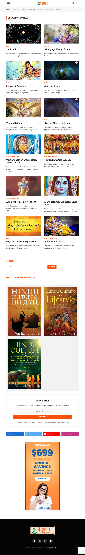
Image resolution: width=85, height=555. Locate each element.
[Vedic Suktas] (23, 34)
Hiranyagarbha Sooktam (57, 49)
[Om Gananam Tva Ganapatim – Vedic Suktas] (23, 144)
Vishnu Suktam (14, 123)
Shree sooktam (52, 86)
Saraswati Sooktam (16, 86)
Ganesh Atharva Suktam (57, 123)
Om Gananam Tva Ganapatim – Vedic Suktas (22, 161)
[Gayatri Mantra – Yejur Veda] (23, 226)
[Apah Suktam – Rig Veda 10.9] (23, 186)
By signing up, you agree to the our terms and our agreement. (43, 422)
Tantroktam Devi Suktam (57, 159)
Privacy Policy (56, 422)
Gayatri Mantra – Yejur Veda (21, 241)
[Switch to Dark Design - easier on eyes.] (73, 3)
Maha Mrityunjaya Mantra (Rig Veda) (60, 203)
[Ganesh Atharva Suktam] (61, 107)
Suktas (8, 46)
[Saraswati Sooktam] (23, 70)
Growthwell (55, 548)
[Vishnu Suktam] (23, 107)
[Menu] (8, 3)
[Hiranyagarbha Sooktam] (61, 34)
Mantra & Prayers (12, 156)
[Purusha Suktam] (61, 226)
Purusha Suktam (53, 241)
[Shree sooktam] (61, 70)
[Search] (77, 3)
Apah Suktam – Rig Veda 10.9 (21, 201)
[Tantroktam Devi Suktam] (61, 144)
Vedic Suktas (13, 49)
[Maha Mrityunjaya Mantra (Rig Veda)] (61, 186)
